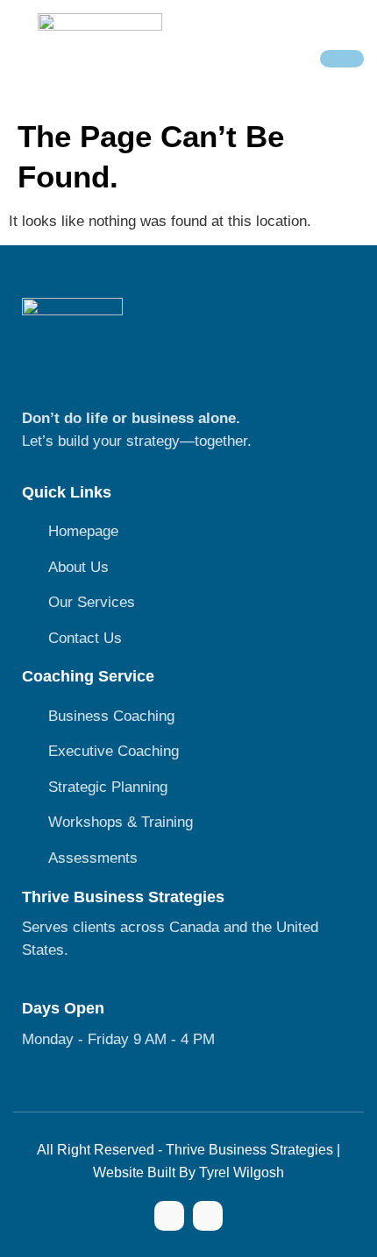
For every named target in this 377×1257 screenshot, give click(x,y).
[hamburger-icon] (342, 58)
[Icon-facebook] (169, 1216)
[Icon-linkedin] (208, 1216)
